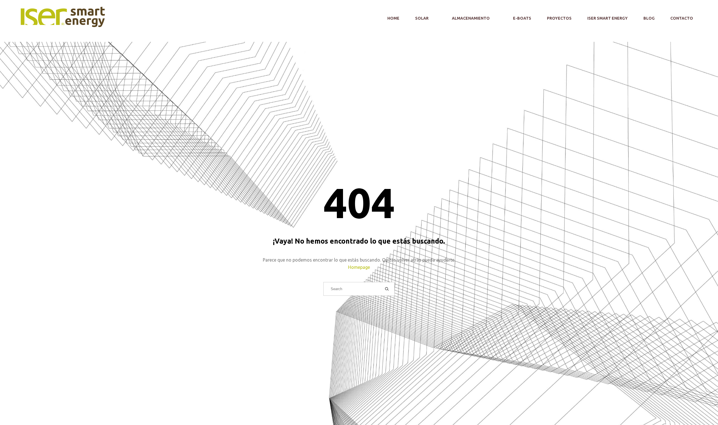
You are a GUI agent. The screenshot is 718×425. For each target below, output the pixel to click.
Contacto (681, 18)
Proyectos (559, 18)
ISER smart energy (607, 18)
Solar (422, 18)
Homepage (359, 267)
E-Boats (522, 18)
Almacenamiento (471, 18)
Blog (649, 18)
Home (393, 18)
